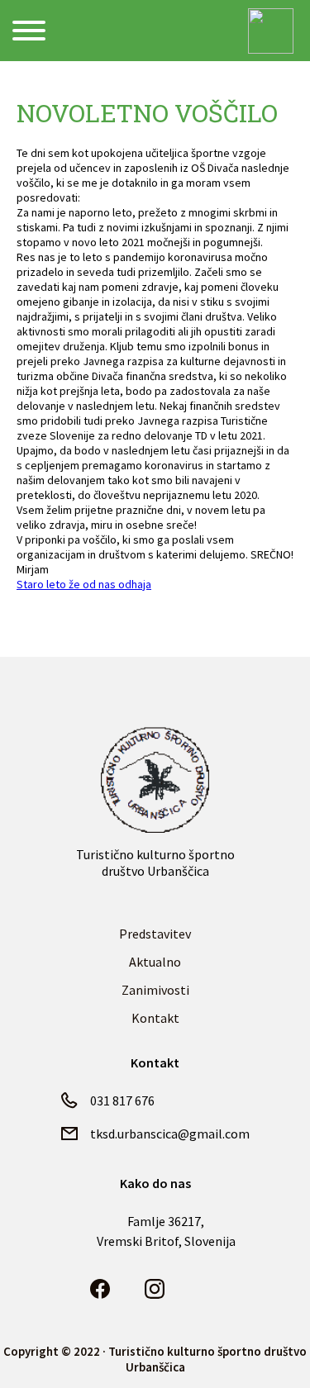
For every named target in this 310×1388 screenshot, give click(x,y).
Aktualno (155, 961)
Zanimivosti (155, 990)
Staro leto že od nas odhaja (84, 584)
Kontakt (155, 1018)
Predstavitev (155, 933)
